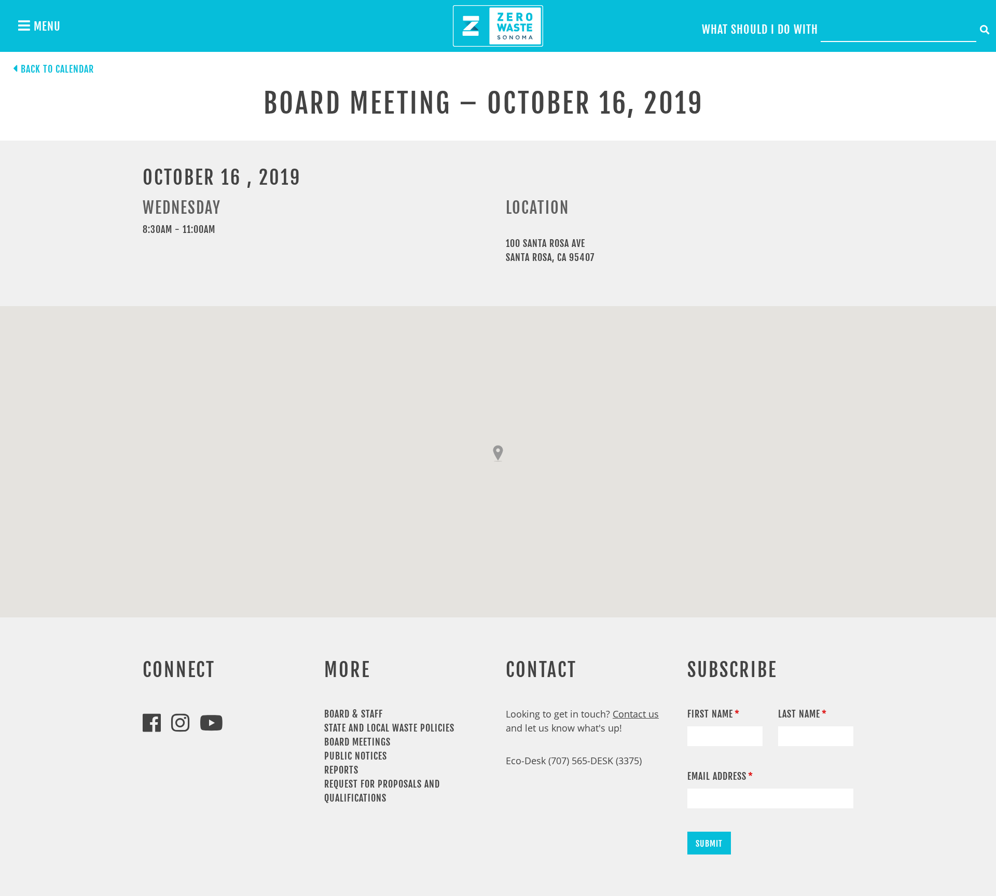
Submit (709, 843)
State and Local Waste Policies (389, 728)
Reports (341, 770)
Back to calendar (57, 69)
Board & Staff (353, 714)
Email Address (716, 776)
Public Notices (355, 756)
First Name (710, 714)
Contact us (636, 714)
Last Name (799, 714)
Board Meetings (357, 742)
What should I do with (760, 29)
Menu (46, 26)
